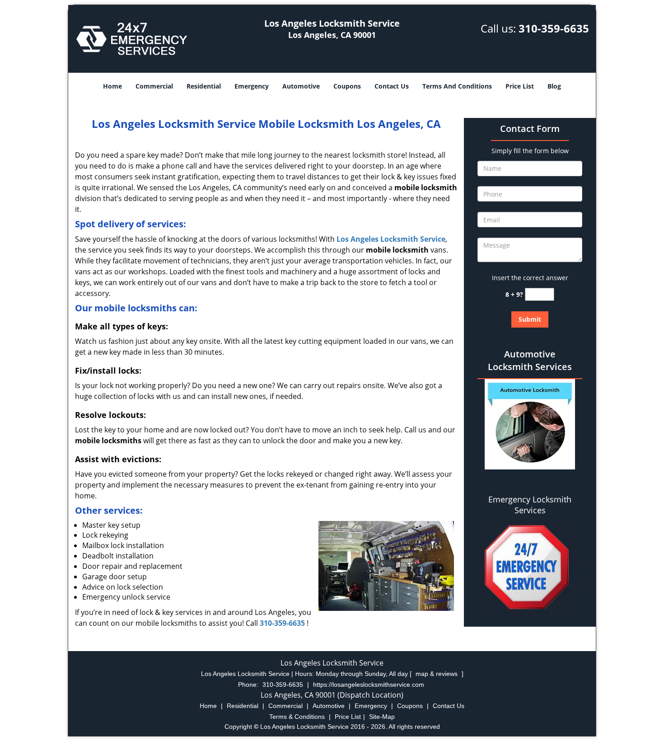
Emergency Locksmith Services (529, 505)
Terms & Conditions (297, 716)
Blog (554, 86)
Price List (519, 86)
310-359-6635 (554, 28)
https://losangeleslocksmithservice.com (368, 684)
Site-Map (382, 716)
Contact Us (391, 86)
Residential (204, 86)
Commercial (154, 86)
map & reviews (437, 673)
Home (112, 86)
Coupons (347, 86)
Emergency (251, 86)
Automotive (301, 86)
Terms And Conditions (457, 86)
